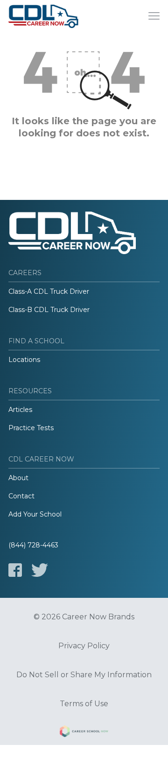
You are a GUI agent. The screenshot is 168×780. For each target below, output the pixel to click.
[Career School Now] (84, 732)
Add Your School (35, 514)
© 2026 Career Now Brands (84, 617)
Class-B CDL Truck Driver (49, 309)
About (18, 478)
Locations (24, 359)
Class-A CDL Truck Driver (48, 291)
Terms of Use (84, 704)
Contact (21, 496)
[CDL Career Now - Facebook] (15, 570)
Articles (20, 409)
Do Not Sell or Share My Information (84, 675)
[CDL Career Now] (43, 16)
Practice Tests (31, 428)
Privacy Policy (84, 646)
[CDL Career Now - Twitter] (39, 570)
